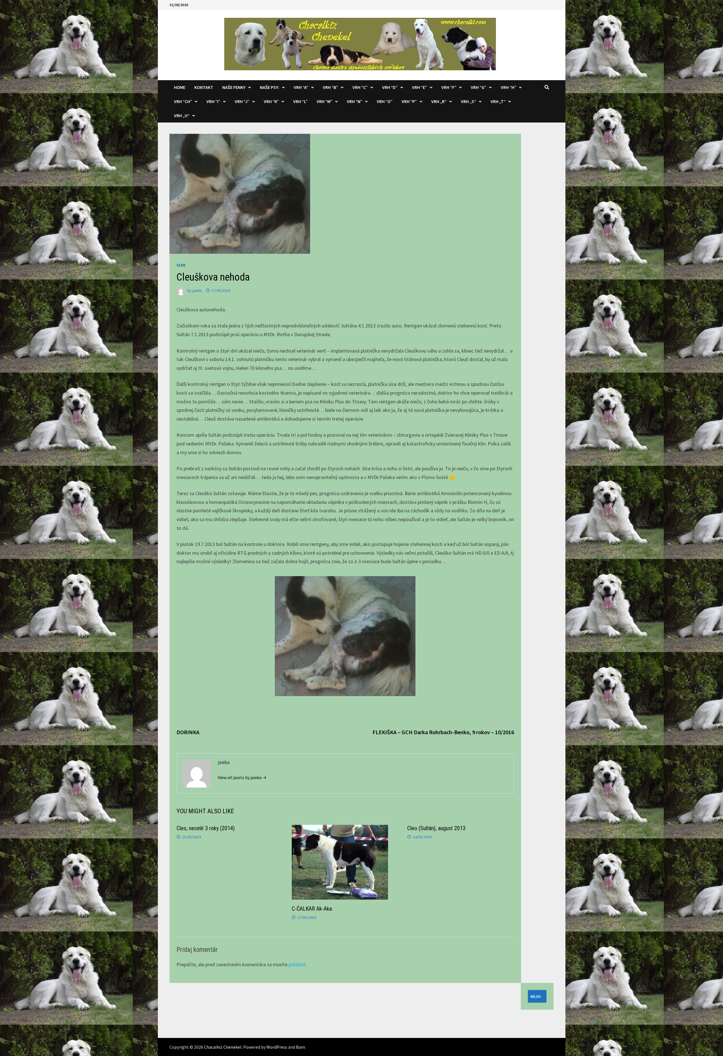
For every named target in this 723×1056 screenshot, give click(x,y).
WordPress (276, 1047)
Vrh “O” (385, 101)
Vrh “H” (508, 87)
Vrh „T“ (498, 101)
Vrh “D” (390, 87)
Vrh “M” (324, 101)
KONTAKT (203, 87)
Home (179, 87)
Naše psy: (269, 87)
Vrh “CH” (183, 101)
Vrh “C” (360, 87)
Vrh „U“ (182, 115)
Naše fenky (233, 87)
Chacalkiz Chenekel (222, 1047)
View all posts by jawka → (242, 777)
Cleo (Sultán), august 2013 (436, 828)
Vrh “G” (478, 87)
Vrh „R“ (439, 101)
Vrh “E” (419, 87)
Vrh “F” (448, 87)
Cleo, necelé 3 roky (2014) (206, 828)
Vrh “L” (300, 101)
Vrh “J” (242, 101)
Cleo (181, 265)
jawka (197, 290)
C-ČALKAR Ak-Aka (312, 908)
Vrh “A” (301, 87)
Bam (300, 1047)
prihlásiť (297, 964)
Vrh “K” (271, 101)
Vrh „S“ (468, 101)
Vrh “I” (213, 101)
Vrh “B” (330, 87)
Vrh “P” (409, 101)
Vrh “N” (354, 101)
